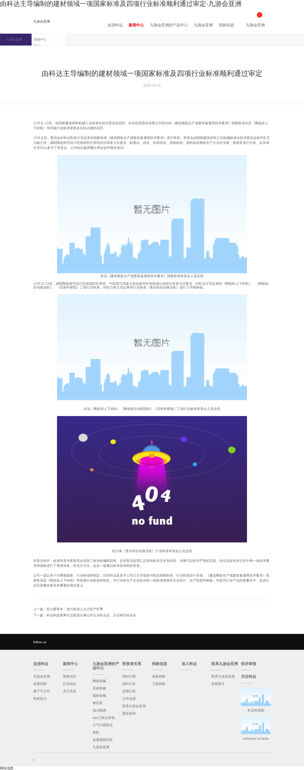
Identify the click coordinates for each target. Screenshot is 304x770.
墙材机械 (99, 695)
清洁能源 (99, 710)
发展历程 (40, 684)
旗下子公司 (41, 691)
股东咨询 (129, 713)
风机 (96, 732)
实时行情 (129, 676)
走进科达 (115, 25)
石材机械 (99, 688)
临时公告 (129, 684)
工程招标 (158, 684)
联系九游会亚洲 (134, 706)
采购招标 (158, 676)
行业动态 (69, 684)
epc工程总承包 (104, 718)
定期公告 (129, 691)
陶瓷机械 (99, 681)
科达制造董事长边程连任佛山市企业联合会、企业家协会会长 (91, 615)
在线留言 (218, 684)
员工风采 (69, 691)
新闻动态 (69, 676)
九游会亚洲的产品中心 (169, 25)
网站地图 (6, 768)
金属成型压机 (103, 740)
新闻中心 (136, 25)
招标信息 (226, 25)
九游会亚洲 (41, 21)
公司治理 (129, 699)
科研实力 (40, 699)
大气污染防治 (103, 725)
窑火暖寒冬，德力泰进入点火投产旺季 (75, 609)
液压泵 (98, 703)
